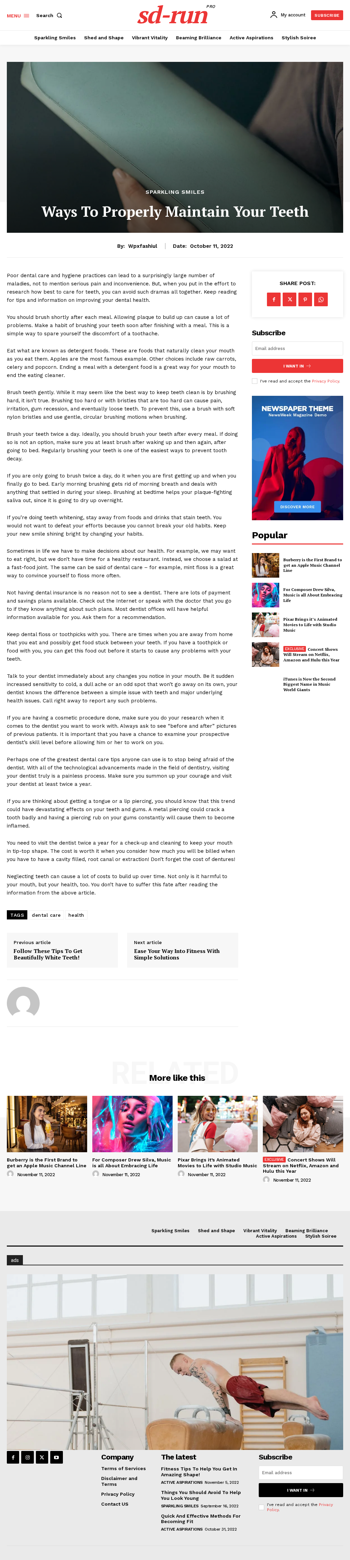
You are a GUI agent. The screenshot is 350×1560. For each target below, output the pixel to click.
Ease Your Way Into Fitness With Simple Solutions (177, 954)
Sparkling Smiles (175, 192)
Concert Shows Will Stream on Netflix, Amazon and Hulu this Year (311, 654)
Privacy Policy (325, 381)
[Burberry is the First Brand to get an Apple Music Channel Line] (265, 565)
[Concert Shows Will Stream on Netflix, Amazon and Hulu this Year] (265, 654)
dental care (46, 915)
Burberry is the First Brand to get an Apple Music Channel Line (312, 565)
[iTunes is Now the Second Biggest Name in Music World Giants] (265, 684)
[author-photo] (11, 1174)
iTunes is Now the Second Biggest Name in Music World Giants (309, 684)
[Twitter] (289, 299)
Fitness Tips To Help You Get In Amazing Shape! (199, 1471)
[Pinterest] (305, 299)
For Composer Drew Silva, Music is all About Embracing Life (312, 595)
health (76, 915)
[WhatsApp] (321, 299)
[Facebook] (274, 299)
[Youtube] (56, 1457)
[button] (50, 15)
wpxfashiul (142, 246)
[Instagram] (27, 1457)
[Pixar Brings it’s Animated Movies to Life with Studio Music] (265, 625)
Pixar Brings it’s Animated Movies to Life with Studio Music (310, 624)
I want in (293, 366)
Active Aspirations (182, 1482)
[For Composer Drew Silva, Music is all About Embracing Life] (265, 595)
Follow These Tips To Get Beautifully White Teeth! (48, 954)
